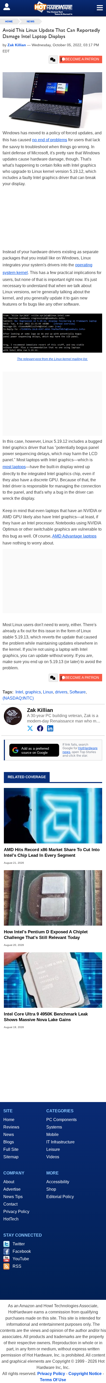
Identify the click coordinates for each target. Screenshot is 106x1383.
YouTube (21, 1259)
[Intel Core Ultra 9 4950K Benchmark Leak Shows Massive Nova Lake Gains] (53, 980)
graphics (33, 692)
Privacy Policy (16, 1211)
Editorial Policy (60, 1196)
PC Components (61, 1119)
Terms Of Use (53, 1380)
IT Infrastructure (60, 1142)
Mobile (52, 1134)
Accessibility (57, 1182)
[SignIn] (10, 7)
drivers (61, 692)
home (9, 21)
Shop (51, 1189)
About (8, 1182)
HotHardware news (80, 750)
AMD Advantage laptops (74, 536)
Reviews (11, 1127)
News (30, 21)
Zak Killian (40, 710)
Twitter (19, 1244)
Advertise (12, 1189)
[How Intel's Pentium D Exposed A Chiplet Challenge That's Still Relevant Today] (53, 898)
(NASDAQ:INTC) (18, 698)
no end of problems (49, 140)
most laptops (14, 467)
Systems (54, 1127)
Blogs (8, 1142)
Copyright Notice (85, 1373)
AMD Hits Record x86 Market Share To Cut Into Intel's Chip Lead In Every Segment (52, 852)
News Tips (13, 1196)
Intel (19, 692)
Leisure (53, 1149)
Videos (52, 1157)
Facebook (22, 1251)
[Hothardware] (53, 8)
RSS (17, 1266)
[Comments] (53, 59)
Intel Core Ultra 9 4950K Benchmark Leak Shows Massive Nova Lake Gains (46, 1017)
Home (8, 1119)
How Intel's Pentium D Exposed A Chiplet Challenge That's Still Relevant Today (46, 934)
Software (77, 692)
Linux (48, 692)
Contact (10, 1204)
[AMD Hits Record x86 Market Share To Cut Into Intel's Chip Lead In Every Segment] (53, 816)
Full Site (11, 1149)
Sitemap (11, 1157)
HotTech (11, 1219)
